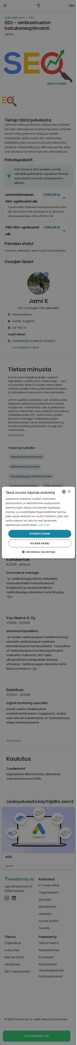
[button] (38, 552)
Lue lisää (44, 525)
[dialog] (38, 522)
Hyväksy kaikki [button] (39, 533)
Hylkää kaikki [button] (40, 543)
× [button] (69, 491)
